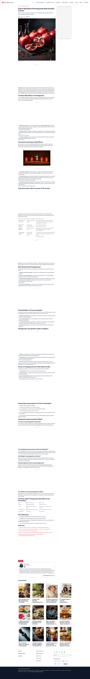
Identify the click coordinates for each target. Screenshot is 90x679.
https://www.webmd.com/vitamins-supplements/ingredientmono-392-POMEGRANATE (35, 532)
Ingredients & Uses (50, 2)
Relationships (65, 2)
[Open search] (33, 2)
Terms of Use (38, 658)
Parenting (71, 2)
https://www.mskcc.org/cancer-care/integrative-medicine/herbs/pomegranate (34, 527)
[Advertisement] (37, 73)
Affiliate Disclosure (39, 653)
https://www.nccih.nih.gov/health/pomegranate (28, 530)
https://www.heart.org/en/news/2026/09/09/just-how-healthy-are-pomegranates (34, 529)
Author (20, 561)
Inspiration (58, 2)
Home (19, 6)
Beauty (81, 2)
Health (76, 2)
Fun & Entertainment (40, 2)
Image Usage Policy (39, 651)
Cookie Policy (38, 660)
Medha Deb (26, 564)
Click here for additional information (37, 671)
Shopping (86, 2)
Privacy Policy (38, 655)
